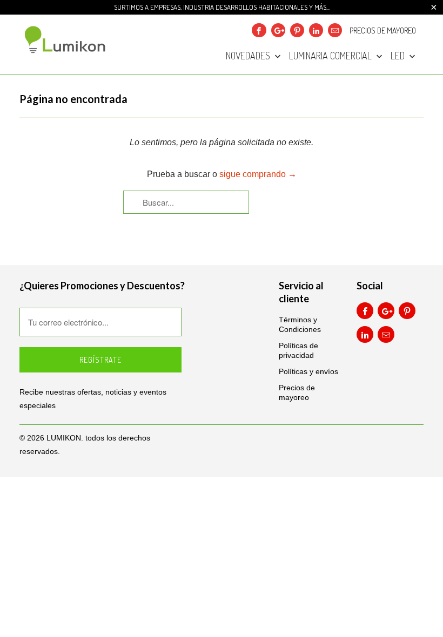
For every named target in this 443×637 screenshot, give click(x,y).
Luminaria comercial (331, 56)
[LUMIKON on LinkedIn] (316, 30)
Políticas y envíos (308, 371)
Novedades (249, 56)
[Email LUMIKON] (335, 30)
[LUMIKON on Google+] (278, 30)
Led (399, 56)
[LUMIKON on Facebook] (259, 30)
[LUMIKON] (65, 39)
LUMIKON (63, 437)
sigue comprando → (258, 174)
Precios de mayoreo (383, 31)
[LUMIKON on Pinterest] (297, 30)
